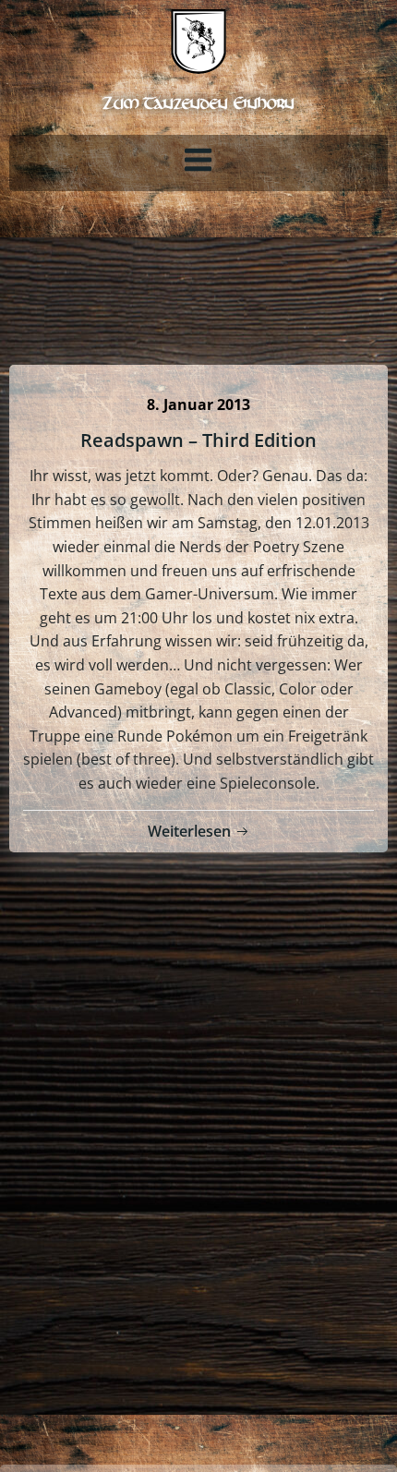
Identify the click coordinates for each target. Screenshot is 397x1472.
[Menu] (198, 160)
